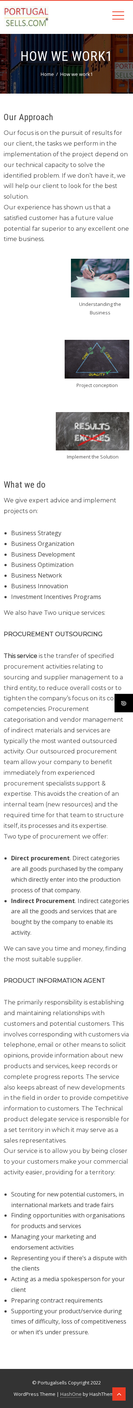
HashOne (71, 1394)
